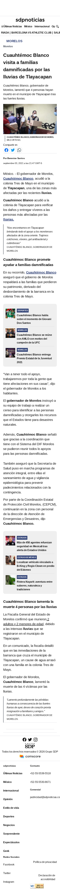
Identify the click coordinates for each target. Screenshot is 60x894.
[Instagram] (35, 740)
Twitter (7, 873)
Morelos (8, 46)
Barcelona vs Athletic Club (31, 32)
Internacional (42, 26)
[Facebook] (6, 149)
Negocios (9, 825)
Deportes (8, 816)
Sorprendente (11, 833)
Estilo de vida (11, 808)
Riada (5, 32)
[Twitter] (13, 149)
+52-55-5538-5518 (40, 773)
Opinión (8, 799)
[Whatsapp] (19, 149)
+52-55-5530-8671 (40, 782)
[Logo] (30, 20)
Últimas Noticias (12, 26)
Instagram (8, 881)
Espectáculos (11, 842)
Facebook (8, 864)
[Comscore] (30, 756)
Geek (6, 851)
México (28, 26)
